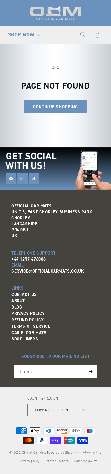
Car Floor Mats (28, 333)
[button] (23, 34)
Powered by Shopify (61, 452)
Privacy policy (29, 461)
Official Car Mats (34, 452)
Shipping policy (85, 461)
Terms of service (57, 461)
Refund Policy (27, 320)
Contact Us (24, 294)
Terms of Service (30, 326)
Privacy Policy (28, 313)
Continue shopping (55, 107)
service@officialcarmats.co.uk (47, 271)
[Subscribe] (90, 371)
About (18, 300)
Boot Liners (24, 339)
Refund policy (91, 452)
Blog (16, 307)
